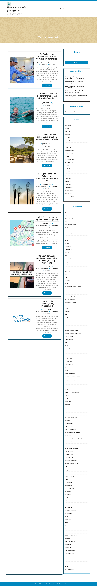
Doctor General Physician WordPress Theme (44, 584)
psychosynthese (69, 442)
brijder (67, 268)
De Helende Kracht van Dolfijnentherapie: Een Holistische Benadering (47, 95)
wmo (66, 566)
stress (67, 516)
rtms (66, 479)
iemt (66, 367)
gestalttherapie (69, 336)
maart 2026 (68, 141)
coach (67, 290)
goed (66, 345)
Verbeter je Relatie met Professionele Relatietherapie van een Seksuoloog (75, 82)
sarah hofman (68, 485)
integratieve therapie (70, 380)
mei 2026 (67, 134)
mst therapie (68, 407)
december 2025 (69, 150)
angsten (67, 231)
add (66, 215)
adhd (66, 221)
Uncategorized (69, 544)
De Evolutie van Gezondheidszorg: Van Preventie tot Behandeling (47, 56)
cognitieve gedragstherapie (72, 296)
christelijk (67, 280)
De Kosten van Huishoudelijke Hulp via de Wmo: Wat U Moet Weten (76, 91)
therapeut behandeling (71, 525)
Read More (47, 85)
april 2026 (67, 138)
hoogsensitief (68, 358)
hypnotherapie (69, 364)
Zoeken (77, 52)
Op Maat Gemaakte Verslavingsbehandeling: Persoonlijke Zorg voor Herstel (47, 259)
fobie (66, 327)
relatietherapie (69, 457)
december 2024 (69, 187)
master (67, 395)
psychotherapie (69, 445)
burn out (67, 271)
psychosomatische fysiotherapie (73, 439)
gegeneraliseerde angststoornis (73, 333)
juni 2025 (67, 169)
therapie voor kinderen (71, 535)
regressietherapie (69, 454)
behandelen (68, 246)
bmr (66, 255)
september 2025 (69, 159)
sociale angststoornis (70, 510)
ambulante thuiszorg (70, 224)
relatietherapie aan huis (71, 460)
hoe (66, 355)
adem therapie (69, 218)
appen (67, 240)
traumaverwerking (70, 541)
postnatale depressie (70, 429)
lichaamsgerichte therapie (72, 392)
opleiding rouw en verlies (71, 417)
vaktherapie (68, 547)
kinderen (67, 386)
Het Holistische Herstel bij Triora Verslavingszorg (47, 218)
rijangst (67, 470)
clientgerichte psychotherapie (73, 286)
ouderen (67, 420)
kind (66, 383)
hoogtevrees (68, 361)
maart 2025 (68, 178)
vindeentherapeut (69, 553)
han (66, 352)
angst (66, 227)
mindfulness (68, 401)
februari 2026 (68, 144)
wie (66, 563)
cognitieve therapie (70, 299)
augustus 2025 (69, 162)
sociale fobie (68, 513)
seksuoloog (68, 491)
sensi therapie (69, 494)
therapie (67, 532)
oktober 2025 (68, 156)
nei (66, 411)
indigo (66, 370)
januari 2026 (68, 147)
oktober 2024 (68, 193)
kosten (67, 389)
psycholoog (68, 435)
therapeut (67, 522)
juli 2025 (67, 165)
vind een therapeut (70, 550)
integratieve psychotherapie (72, 376)
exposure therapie (70, 324)
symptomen (68, 519)
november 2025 (69, 153)
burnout (67, 274)
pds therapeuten (69, 426)
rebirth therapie (69, 451)
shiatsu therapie (69, 501)
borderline (67, 265)
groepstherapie (69, 348)
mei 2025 (67, 172)
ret (66, 466)
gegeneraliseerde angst (71, 330)
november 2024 (69, 190)
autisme (67, 243)
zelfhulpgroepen (69, 569)
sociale (67, 504)
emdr (66, 317)
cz (66, 305)
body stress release (70, 262)
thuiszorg (67, 538)
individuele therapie (70, 373)
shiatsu (67, 498)
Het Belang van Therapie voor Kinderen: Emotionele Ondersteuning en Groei (75, 77)
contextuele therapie (70, 302)
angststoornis (68, 234)
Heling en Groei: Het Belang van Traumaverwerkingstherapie (47, 177)
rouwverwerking (69, 476)
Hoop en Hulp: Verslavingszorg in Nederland (47, 303)
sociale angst (68, 507)
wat (66, 560)
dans (66, 308)
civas (66, 283)
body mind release (70, 258)
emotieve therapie (70, 321)
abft (66, 212)
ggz (66, 342)
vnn (66, 557)
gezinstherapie (69, 339)
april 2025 (67, 175)
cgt (66, 277)
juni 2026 (67, 131)
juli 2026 (67, 128)
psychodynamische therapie (72, 432)
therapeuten (68, 529)
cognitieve (68, 293)
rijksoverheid (68, 473)
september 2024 (69, 197)
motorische (68, 404)
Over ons (63, 9)
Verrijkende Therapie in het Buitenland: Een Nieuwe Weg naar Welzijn (47, 136)
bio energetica (69, 252)
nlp (66, 414)
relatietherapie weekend (71, 463)
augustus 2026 (69, 125)
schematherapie (69, 488)
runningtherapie (69, 482)
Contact (71, 9)
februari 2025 (68, 181)
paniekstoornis (69, 423)
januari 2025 (68, 184)
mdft (66, 398)
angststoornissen (69, 237)
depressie (67, 311)
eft (66, 314)
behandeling (68, 249)
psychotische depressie (71, 448)
